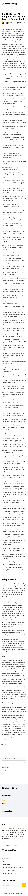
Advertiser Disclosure (10, 846)
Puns (3, 793)
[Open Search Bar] (20, 3)
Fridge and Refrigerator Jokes (13, 867)
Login (24, 753)
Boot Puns (6, 865)
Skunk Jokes (6, 811)
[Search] (24, 885)
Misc (2, 11)
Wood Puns (7, 862)
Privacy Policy (7, 843)
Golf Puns (5, 803)
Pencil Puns (6, 796)
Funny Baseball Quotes (11, 873)
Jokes (3, 808)
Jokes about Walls (9, 870)
